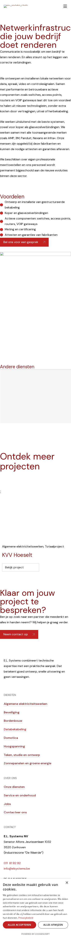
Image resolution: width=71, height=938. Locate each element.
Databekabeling (15, 729)
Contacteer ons (15, 812)
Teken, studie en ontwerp (22, 755)
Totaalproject (54, 546)
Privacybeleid (25, 917)
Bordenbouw (13, 721)
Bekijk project (14, 567)
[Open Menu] (65, 6)
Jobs (7, 804)
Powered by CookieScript (35, 933)
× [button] (66, 882)
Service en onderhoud (20, 795)
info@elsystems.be (17, 869)
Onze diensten (14, 787)
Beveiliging (12, 712)
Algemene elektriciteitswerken (23, 546)
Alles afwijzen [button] (53, 924)
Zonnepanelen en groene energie (27, 763)
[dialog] (35, 908)
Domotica (11, 738)
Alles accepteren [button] (19, 924)
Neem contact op (15, 634)
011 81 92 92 (12, 863)
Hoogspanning (14, 746)
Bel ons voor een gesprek (20, 242)
